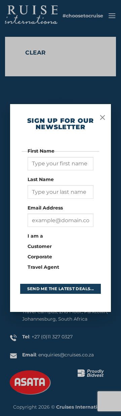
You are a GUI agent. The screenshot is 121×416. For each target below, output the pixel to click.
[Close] (102, 117)
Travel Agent (43, 267)
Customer (40, 246)
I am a (35, 236)
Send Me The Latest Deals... (60, 288)
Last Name (41, 179)
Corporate (40, 257)
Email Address (46, 208)
